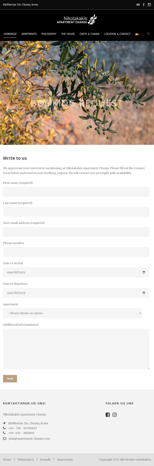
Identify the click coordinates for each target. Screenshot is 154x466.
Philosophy (49, 33)
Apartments (29, 33)
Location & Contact (117, 33)
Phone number (13, 243)
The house (68, 33)
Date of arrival (13, 263)
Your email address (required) (24, 223)
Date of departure (15, 284)
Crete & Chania (89, 33)
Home (7, 459)
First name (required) (18, 183)
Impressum (65, 459)
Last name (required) (17, 203)
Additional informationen (21, 324)
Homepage (10, 33)
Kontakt (45, 459)
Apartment (10, 304)
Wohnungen (26, 459)
